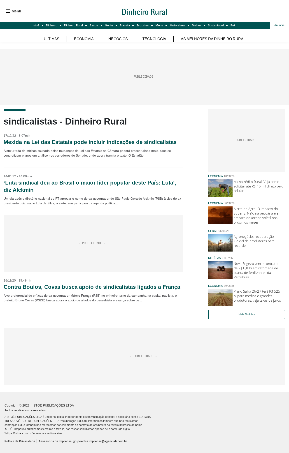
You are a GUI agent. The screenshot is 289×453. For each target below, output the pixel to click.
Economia (84, 39)
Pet (233, 25)
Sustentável (216, 25)
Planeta (125, 25)
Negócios (118, 39)
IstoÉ (36, 25)
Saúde (94, 25)
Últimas (51, 39)
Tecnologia (154, 39)
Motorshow (177, 25)
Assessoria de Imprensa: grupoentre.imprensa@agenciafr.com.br (83, 441)
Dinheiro (51, 25)
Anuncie (279, 25)
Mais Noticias (246, 314)
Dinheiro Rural (73, 25)
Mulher (196, 25)
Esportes (143, 25)
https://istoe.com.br (18, 433)
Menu (159, 25)
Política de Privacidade (20, 441)
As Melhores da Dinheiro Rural (213, 39)
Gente (109, 25)
